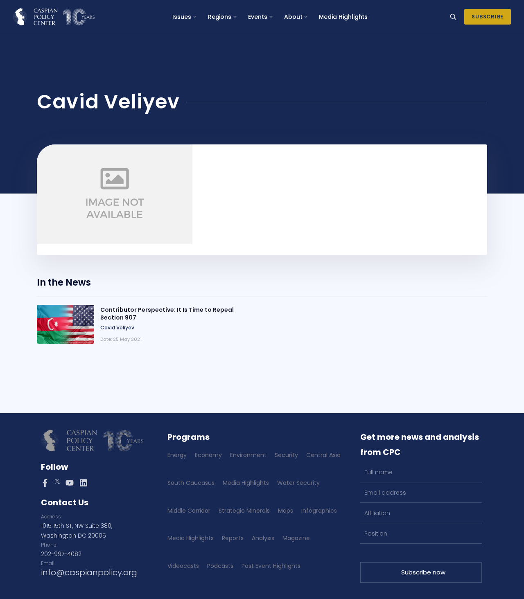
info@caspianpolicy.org (89, 572)
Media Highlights (343, 17)
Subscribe (488, 16)
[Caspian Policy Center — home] (54, 16)
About (293, 17)
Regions (220, 17)
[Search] (453, 17)
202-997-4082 (61, 554)
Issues (181, 17)
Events (257, 17)
